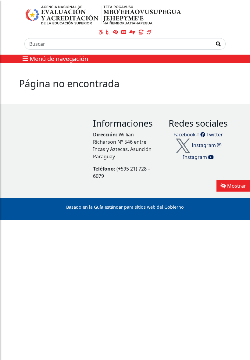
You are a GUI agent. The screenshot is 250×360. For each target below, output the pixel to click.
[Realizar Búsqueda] (218, 44)
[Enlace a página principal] (104, 15)
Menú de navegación (58, 59)
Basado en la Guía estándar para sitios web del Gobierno (125, 207)
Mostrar (236, 185)
